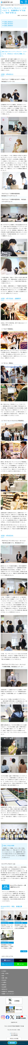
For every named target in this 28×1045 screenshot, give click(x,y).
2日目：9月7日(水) (8, 23)
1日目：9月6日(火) (8, 21)
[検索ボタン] (22, 2)
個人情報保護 (14, 1035)
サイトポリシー (14, 1033)
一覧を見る (24, 951)
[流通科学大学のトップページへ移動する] (6, 2)
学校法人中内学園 (14, 1038)
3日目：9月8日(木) (8, 25)
